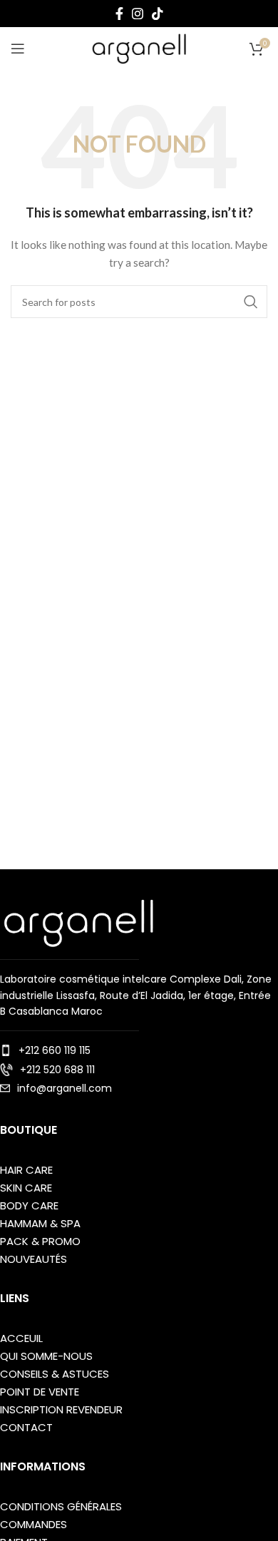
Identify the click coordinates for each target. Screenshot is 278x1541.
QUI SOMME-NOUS (46, 1355)
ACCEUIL (21, 1338)
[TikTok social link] (158, 13)
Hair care (26, 1169)
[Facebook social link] (119, 13)
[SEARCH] (251, 301)
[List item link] (139, 1050)
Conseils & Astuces (54, 1373)
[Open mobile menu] (18, 48)
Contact (26, 1427)
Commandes (33, 1524)
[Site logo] (139, 47)
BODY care (29, 1205)
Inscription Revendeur (61, 1409)
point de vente (39, 1391)
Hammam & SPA (40, 1223)
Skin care (26, 1187)
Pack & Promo (40, 1241)
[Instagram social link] (138, 13)
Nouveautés (33, 1258)
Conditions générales (61, 1506)
